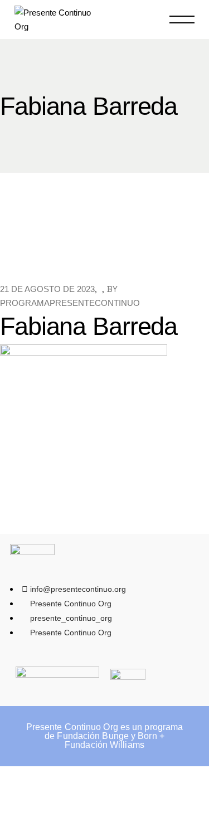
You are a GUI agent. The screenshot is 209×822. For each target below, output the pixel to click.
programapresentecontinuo (70, 303)
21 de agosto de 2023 (47, 289)
